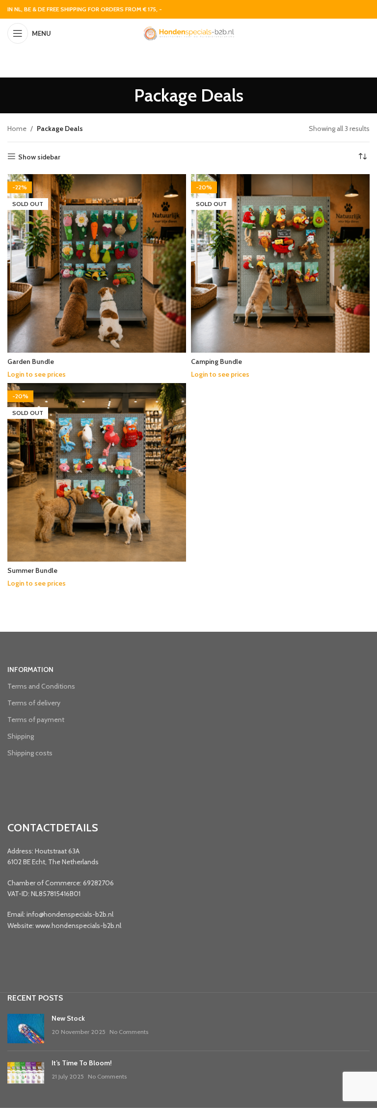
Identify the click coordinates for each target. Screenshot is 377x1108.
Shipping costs (30, 752)
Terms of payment (35, 719)
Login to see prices (36, 374)
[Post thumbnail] (25, 1028)
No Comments (128, 1031)
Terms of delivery (33, 702)
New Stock (68, 1018)
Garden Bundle (30, 361)
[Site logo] (188, 32)
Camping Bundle (216, 361)
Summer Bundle (32, 570)
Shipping (20, 736)
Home (17, 128)
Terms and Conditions (41, 686)
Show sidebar (39, 157)
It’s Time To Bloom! (82, 1062)
